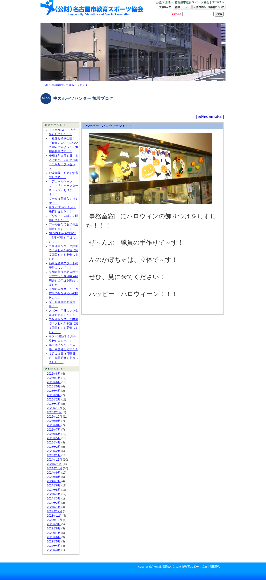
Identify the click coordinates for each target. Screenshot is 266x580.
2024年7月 (54, 481)
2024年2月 (54, 502)
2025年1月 (54, 455)
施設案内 (57, 85)
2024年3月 (54, 498)
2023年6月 (54, 537)
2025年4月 (54, 442)
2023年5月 (54, 541)
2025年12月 (54, 408)
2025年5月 (54, 438)
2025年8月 (54, 425)
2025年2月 (54, 451)
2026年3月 (54, 395)
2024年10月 (54, 468)
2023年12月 (54, 511)
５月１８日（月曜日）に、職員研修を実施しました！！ (63, 358)
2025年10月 (54, 416)
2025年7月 (54, 429)
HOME (45, 85)
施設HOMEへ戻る (210, 116)
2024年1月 (54, 507)
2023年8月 (54, 528)
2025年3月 (54, 446)
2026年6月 (54, 382)
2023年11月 (54, 515)
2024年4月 (54, 494)
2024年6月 (54, 485)
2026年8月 (54, 373)
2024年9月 (54, 472)
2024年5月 (54, 489)
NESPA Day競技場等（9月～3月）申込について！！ (63, 237)
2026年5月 (54, 386)
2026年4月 (54, 390)
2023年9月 (54, 524)
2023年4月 (54, 545)
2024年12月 (54, 459)
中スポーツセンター (78, 85)
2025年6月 (54, 433)
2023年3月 (54, 550)
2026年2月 (54, 399)
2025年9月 (54, 420)
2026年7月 (54, 377)
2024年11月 (54, 464)
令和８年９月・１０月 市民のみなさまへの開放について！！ (63, 293)
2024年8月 (54, 476)
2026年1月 (54, 403)
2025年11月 (54, 412)
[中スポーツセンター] (92, 11)
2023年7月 (54, 532)
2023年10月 (54, 519)
